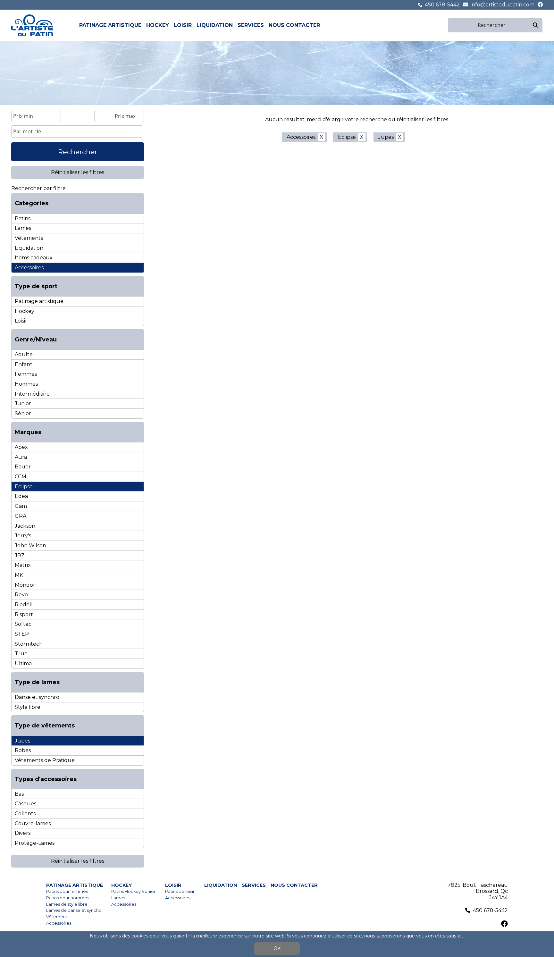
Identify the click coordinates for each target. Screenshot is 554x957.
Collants (25, 813)
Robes (23, 750)
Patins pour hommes (67, 897)
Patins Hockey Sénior (133, 891)
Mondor (25, 585)
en (444, 25)
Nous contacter (294, 25)
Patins (22, 218)
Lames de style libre (67, 904)
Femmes (26, 374)
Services (251, 25)
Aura (21, 457)
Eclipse (24, 486)
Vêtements (29, 238)
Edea (21, 496)
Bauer (23, 467)
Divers (22, 833)
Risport (24, 614)
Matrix (23, 565)
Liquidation (215, 25)
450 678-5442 (442, 5)
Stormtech (29, 644)
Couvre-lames (33, 823)
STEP (22, 634)
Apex (21, 447)
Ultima (23, 663)
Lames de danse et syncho (74, 910)
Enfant (23, 364)
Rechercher (77, 152)
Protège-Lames (35, 843)
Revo (21, 595)
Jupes (22, 741)
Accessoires (29, 267)
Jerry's (23, 536)
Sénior (23, 413)
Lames (23, 228)
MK (19, 575)
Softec (23, 624)
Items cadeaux (34, 258)
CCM (20, 477)
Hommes (26, 384)
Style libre (27, 707)
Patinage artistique (110, 25)
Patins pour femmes (67, 891)
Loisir (183, 25)
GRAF (22, 516)
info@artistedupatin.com (502, 5)
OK (277, 948)
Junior (23, 403)
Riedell (24, 604)
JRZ (20, 555)
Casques (25, 804)
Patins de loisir (180, 891)
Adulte (24, 354)
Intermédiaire (32, 394)
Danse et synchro (37, 697)
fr (436, 25)
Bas (19, 794)
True (21, 654)
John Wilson (30, 545)
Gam (21, 506)
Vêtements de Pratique (45, 760)
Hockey (157, 25)
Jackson (25, 526)
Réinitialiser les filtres (77, 172)
